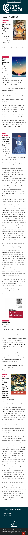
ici (20, 532)
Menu (15, 1)
